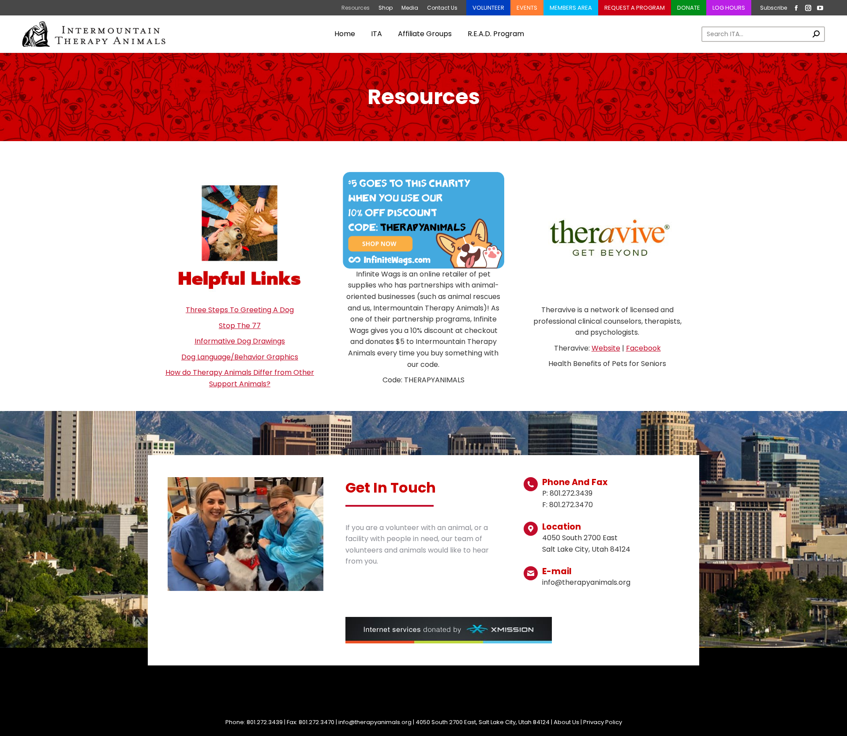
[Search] (816, 34)
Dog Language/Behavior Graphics (239, 357)
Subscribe (773, 7)
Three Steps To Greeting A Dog (240, 310)
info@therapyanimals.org (375, 722)
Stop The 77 (240, 326)
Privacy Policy (602, 722)
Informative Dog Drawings (240, 341)
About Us (566, 722)
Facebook (643, 348)
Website (606, 348)
